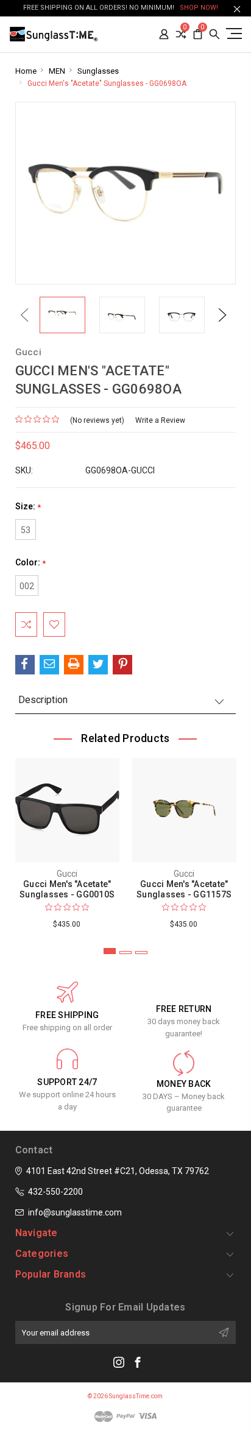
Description (43, 700)
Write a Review (160, 420)
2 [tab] (125, 952)
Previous (24, 314)
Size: (28, 506)
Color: (30, 562)
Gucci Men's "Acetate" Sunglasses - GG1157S (184, 889)
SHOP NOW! (199, 8)
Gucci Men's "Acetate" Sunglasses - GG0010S (67, 889)
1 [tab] (110, 951)
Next (222, 314)
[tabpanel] (67, 841)
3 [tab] (141, 952)
